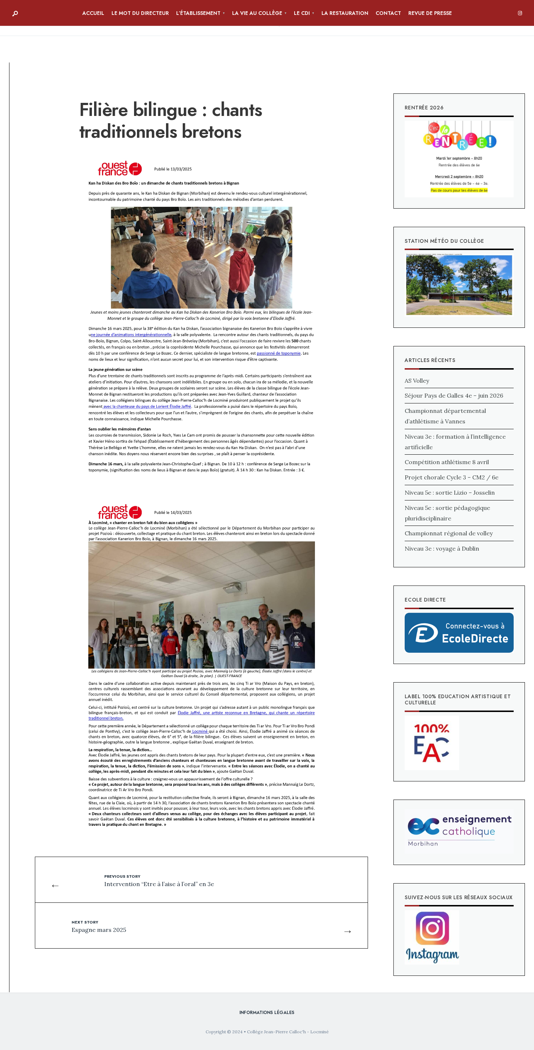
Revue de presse (430, 13)
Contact (388, 13)
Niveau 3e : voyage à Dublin (442, 548)
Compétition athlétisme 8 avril (447, 462)
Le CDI (302, 13)
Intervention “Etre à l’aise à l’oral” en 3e (159, 880)
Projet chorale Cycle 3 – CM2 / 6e (451, 477)
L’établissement (198, 13)
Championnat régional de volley (449, 533)
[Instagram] (520, 13)
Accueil (93, 13)
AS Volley (417, 380)
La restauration (344, 13)
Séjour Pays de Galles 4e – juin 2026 (454, 395)
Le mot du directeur (140, 13)
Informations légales (266, 1012)
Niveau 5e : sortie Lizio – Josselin (450, 492)
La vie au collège (257, 13)
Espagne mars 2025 (99, 926)
